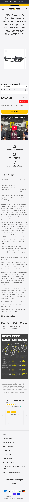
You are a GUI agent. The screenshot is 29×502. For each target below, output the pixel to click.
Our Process (7, 454)
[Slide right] (21, 80)
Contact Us (6, 450)
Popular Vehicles (8, 442)
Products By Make (8, 446)
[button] (3, 9)
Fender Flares (7, 438)
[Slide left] (8, 80)
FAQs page (6, 237)
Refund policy (13, 498)
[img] (15, 404)
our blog (3, 243)
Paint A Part (11, 496)
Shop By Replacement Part (11, 472)
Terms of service (21, 498)
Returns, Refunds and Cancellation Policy (14, 467)
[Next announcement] (26, 1)
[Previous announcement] (3, 1)
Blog (4, 434)
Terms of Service (8, 462)
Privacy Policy (7, 458)
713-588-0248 (15, 5)
